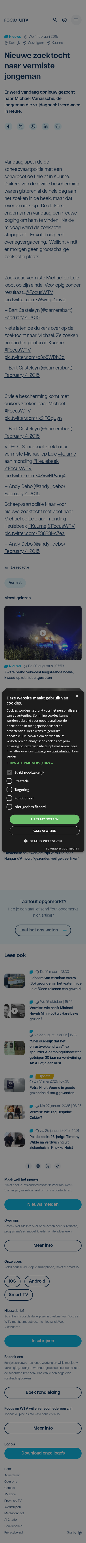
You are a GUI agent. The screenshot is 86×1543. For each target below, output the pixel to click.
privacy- (40, 751)
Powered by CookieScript (62, 848)
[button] (43, 763)
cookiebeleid (61, 751)
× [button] (76, 696)
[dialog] (43, 771)
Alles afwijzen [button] (45, 831)
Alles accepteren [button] (44, 819)
